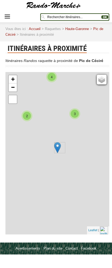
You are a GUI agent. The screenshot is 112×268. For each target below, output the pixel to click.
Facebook (89, 248)
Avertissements (27, 248)
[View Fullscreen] (13, 99)
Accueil (35, 29)
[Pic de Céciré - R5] (57, 147)
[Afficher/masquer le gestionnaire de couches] (102, 79)
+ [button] (13, 79)
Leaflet (92, 229)
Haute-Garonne (77, 29)
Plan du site (52, 248)
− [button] (13, 87)
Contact (72, 248)
